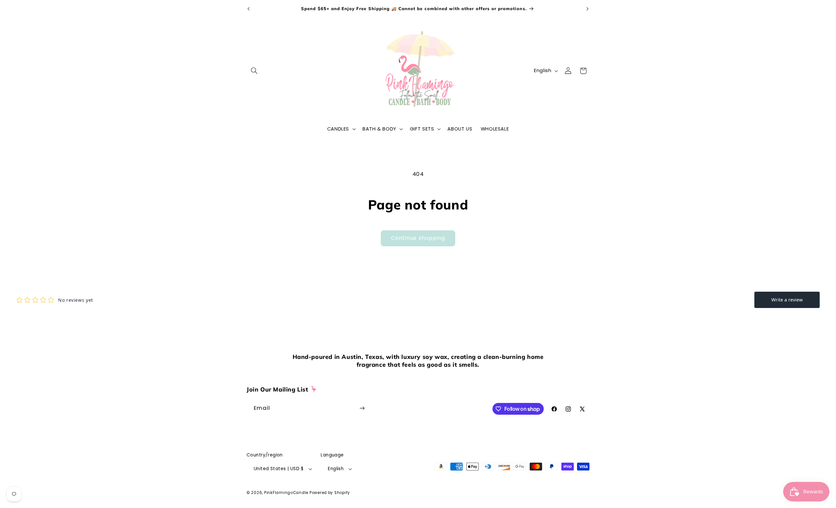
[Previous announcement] (248, 8)
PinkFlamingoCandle (286, 492)
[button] (254, 70)
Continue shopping (418, 238)
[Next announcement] (587, 8)
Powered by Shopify (330, 492)
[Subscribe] (362, 408)
